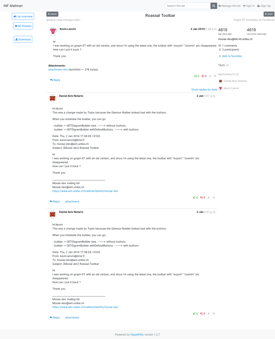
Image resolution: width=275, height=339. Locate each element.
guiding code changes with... (64, 19)
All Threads (24, 25)
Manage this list (231, 5)
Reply (56, 79)
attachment (72, 201)
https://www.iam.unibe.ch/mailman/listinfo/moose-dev (85, 190)
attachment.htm (58, 69)
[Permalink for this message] (215, 76)
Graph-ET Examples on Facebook (254, 19)
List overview (24, 16)
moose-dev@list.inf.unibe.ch (235, 39)
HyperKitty (137, 334)
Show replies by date (204, 89)
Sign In (250, 5)
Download (24, 39)
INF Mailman (13, 6)
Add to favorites (232, 56)
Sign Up (265, 5)
